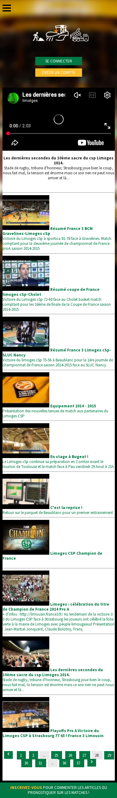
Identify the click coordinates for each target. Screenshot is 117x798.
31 (40, 763)
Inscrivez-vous (26, 787)
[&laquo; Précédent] (8, 755)
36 (64, 763)
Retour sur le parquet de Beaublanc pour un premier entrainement (57, 510)
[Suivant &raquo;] (91, 763)
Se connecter (58, 61)
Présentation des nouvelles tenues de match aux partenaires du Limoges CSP (55, 411)
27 (84, 755)
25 (56, 755)
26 (70, 755)
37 (78, 763)
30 (26, 763)
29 (109, 755)
